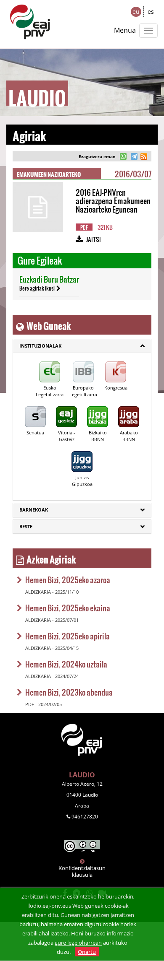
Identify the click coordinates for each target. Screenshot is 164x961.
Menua (125, 30)
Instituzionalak (40, 346)
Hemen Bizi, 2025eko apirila (67, 636)
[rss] (143, 157)
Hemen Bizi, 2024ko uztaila (66, 664)
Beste (25, 526)
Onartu (87, 952)
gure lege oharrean (78, 942)
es (151, 12)
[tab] (82, 346)
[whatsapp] (123, 157)
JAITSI (93, 239)
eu (136, 12)
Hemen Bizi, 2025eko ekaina (67, 607)
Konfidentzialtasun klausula (82, 871)
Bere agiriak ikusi (37, 288)
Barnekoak (33, 509)
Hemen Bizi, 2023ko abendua (69, 692)
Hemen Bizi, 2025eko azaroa (67, 579)
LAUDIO (82, 774)
